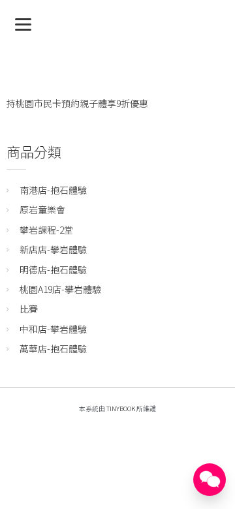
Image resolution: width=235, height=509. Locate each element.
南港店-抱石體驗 (53, 189)
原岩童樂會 (42, 209)
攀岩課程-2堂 (46, 229)
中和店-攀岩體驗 (53, 328)
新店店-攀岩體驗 (53, 249)
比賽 (29, 308)
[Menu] (23, 23)
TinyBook (120, 408)
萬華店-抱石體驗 (53, 348)
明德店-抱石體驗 (53, 269)
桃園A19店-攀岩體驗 (60, 289)
